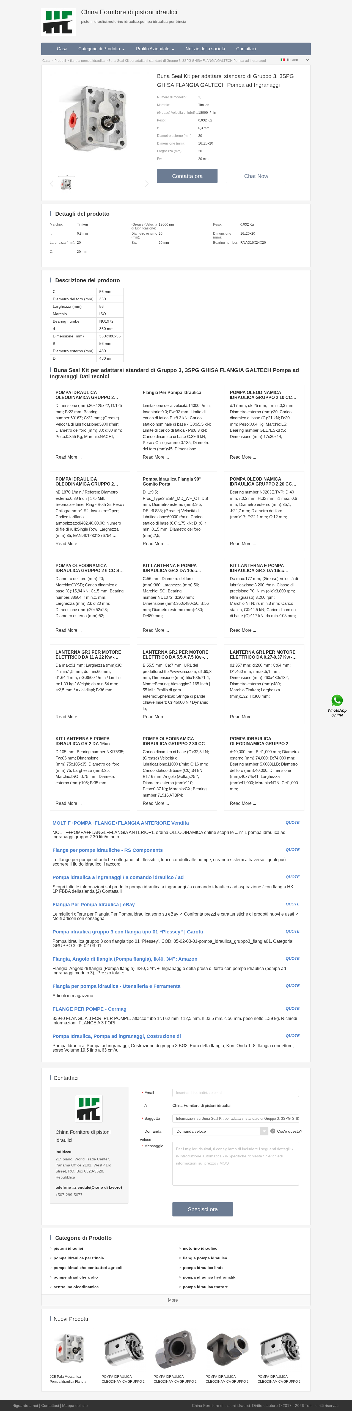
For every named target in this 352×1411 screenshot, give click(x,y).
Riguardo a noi (25, 1405)
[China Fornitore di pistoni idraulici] (58, 18)
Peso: (161, 120)
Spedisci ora (203, 1209)
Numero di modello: (171, 97)
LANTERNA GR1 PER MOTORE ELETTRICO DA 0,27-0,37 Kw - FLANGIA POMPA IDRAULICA (263, 657)
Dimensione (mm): (171, 143)
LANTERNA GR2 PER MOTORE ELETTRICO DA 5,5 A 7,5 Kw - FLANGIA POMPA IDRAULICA (175, 657)
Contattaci (246, 48)
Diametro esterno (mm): (174, 136)
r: (158, 128)
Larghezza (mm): (169, 151)
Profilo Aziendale (152, 48)
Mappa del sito (75, 1405)
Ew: (160, 159)
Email (148, 1092)
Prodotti (60, 61)
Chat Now (256, 176)
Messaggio (153, 1146)
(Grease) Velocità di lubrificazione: (177, 113)
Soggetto (151, 1118)
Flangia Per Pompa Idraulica (172, 392)
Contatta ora (187, 176)
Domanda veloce (150, 1135)
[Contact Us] (337, 705)
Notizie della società (205, 48)
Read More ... (69, 457)
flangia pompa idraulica (87, 61)
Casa (62, 48)
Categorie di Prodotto (99, 48)
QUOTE (292, 822)
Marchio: (163, 105)
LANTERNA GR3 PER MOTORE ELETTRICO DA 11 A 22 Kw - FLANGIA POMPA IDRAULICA (88, 657)
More (173, 1300)
